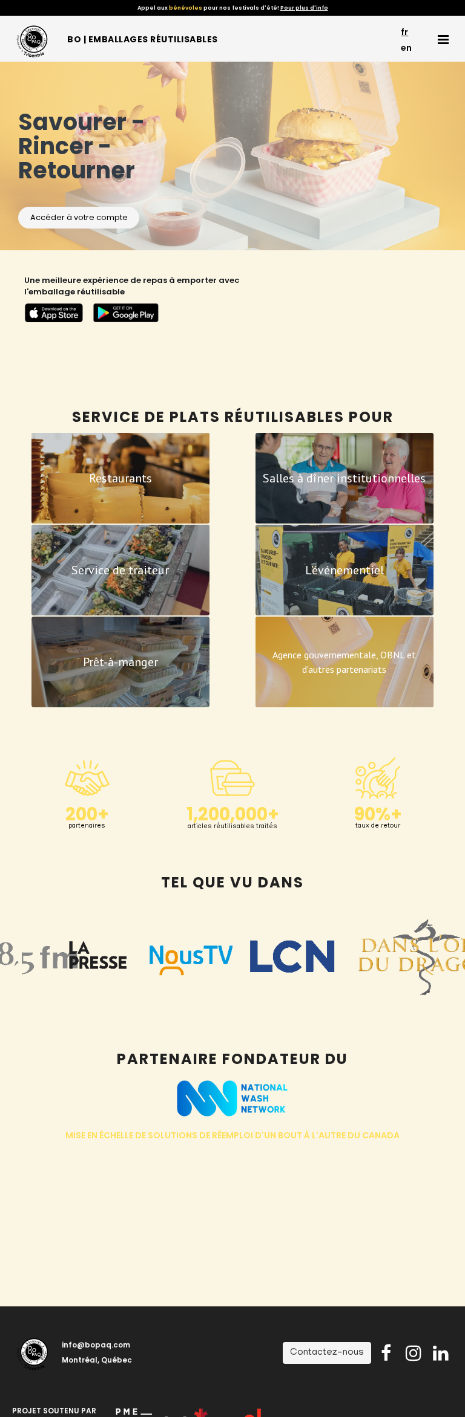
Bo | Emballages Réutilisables (142, 39)
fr (404, 32)
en (406, 48)
